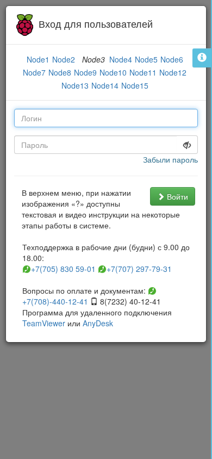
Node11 (143, 72)
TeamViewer (43, 323)
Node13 (75, 85)
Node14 (105, 85)
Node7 (34, 72)
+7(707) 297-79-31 (138, 268)
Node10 (113, 72)
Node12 (172, 72)
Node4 (120, 59)
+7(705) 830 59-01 (62, 268)
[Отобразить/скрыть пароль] (187, 144)
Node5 (146, 59)
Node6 (171, 59)
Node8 (59, 72)
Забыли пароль (170, 159)
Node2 (63, 59)
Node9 (85, 72)
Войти (176, 196)
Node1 (38, 59)
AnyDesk (98, 323)
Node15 (134, 85)
